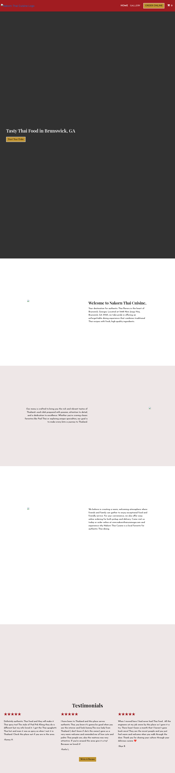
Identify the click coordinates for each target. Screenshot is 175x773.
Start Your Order (16, 139)
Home (124, 6)
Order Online (154, 6)
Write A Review (87, 759)
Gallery (135, 6)
